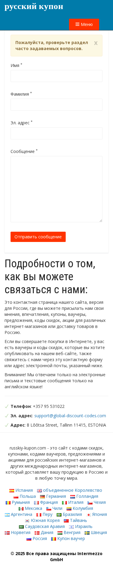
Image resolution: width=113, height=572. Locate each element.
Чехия (99, 502)
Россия (39, 538)
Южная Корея (45, 520)
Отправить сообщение (38, 237)
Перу (46, 514)
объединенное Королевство (72, 490)
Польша (27, 496)
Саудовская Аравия (44, 526)
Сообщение (24, 151)
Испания (23, 490)
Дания (46, 532)
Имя (16, 65)
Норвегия (20, 532)
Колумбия (82, 508)
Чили (56, 508)
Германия (55, 496)
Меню (86, 24)
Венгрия (71, 532)
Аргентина (21, 514)
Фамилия (21, 94)
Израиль (83, 526)
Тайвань (78, 520)
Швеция (98, 532)
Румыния (20, 502)
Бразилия (71, 514)
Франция (48, 502)
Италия (75, 502)
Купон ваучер (70, 538)
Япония (99, 514)
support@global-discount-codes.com (70, 415)
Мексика (33, 508)
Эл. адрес (22, 123)
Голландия (86, 496)
